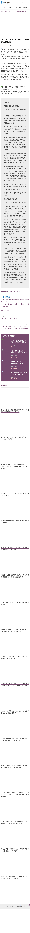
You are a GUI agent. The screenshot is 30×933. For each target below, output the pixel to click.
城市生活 (18, 7)
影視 (8, 310)
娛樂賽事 (4, 7)
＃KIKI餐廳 (4, 11)
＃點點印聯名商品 (20, 11)
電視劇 (3, 310)
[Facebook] (19, 2)
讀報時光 (26, 7)
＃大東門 (11, 11)
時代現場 (11, 7)
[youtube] (16, 2)
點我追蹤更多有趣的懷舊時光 (10, 292)
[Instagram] (22, 2)
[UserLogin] (25, 2)
